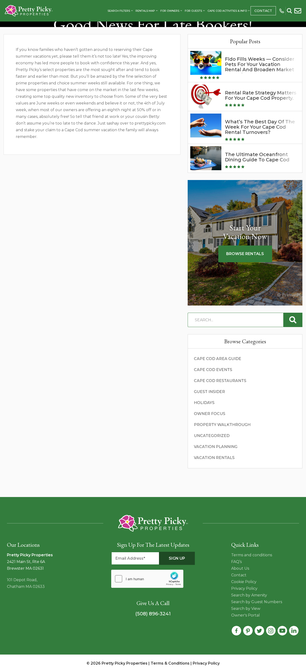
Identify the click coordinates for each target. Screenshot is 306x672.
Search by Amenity (249, 595)
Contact (263, 11)
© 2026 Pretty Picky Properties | (119, 663)
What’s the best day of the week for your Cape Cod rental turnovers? (260, 127)
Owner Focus (209, 413)
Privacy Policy (244, 588)
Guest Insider (209, 391)
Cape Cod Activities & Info (227, 10)
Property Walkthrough (222, 424)
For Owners (169, 10)
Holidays (204, 402)
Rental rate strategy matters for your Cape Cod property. (260, 95)
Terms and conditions (251, 555)
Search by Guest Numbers (256, 602)
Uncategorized (212, 435)
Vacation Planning (215, 446)
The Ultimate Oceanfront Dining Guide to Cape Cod (257, 157)
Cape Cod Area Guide (217, 358)
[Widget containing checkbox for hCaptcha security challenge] (147, 579)
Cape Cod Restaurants (220, 380)
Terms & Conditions (170, 663)
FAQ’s (236, 561)
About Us (240, 568)
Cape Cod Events (213, 369)
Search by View (245, 608)
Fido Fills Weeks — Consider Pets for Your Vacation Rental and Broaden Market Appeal (259, 67)
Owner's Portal (245, 615)
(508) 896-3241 (153, 614)
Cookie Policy (244, 581)
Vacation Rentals (214, 457)
